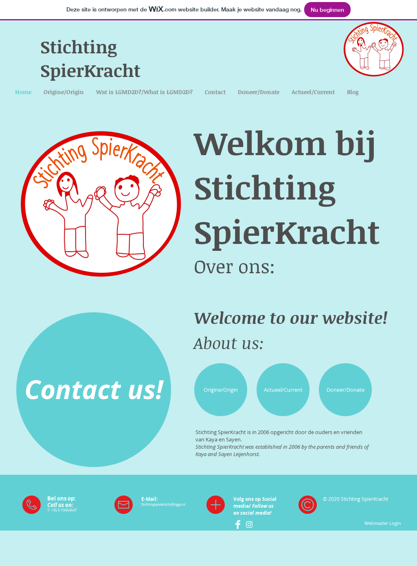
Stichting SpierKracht (90, 58)
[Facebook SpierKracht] (237, 524)
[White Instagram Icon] (249, 524)
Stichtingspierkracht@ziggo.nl (163, 504)
